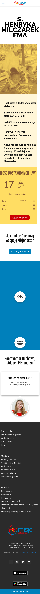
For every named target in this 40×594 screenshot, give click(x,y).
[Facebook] (11, 562)
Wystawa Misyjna (8, 473)
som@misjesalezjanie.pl (28, 553)
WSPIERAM (6, 494)
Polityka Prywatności (10, 501)
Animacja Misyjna (9, 469)
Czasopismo (6, 491)
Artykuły (5, 487)
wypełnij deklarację (20, 251)
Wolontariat (6, 466)
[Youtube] (29, 562)
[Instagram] (17, 562)
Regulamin (6, 498)
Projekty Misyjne (8, 459)
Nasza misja (6, 431)
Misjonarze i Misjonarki (11, 434)
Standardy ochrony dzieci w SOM (16, 511)
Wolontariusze (7, 438)
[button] (37, 3)
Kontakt (4, 445)
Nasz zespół (6, 441)
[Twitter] (23, 562)
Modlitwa (5, 456)
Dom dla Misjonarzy (10, 476)
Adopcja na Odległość (11, 463)
